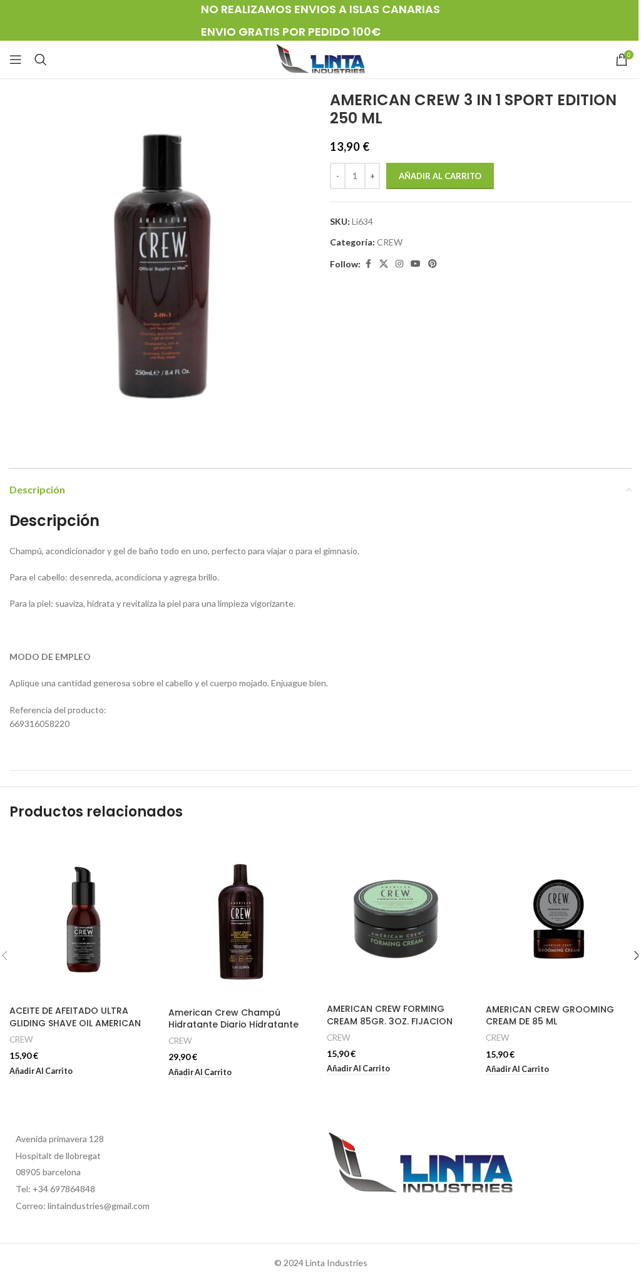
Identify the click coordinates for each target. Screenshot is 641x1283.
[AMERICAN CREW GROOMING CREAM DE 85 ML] (559, 916)
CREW (390, 242)
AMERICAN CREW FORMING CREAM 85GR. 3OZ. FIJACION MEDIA (390, 1020)
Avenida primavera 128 (60, 1138)
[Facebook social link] (368, 263)
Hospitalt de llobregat (58, 1155)
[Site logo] (320, 58)
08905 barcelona (48, 1172)
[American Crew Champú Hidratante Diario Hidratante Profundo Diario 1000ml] (241, 918)
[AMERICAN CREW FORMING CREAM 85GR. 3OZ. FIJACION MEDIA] (400, 916)
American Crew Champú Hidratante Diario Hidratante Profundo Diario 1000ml (233, 1024)
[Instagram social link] (399, 263)
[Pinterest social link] (432, 263)
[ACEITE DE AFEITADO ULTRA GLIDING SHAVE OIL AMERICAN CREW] (82, 917)
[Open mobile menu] (15, 59)
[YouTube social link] (415, 263)
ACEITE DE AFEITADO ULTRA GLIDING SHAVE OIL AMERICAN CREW (75, 1022)
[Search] (40, 59)
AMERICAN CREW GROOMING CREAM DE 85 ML (550, 1015)
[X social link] (384, 263)
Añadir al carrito (440, 176)
